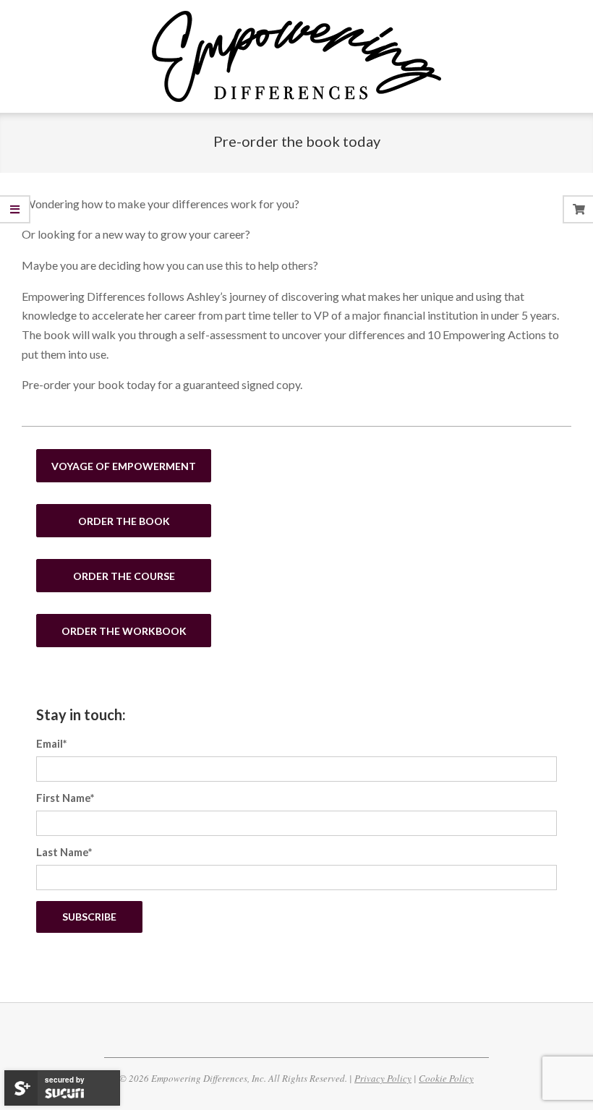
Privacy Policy (382, 1078)
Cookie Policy (446, 1078)
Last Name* (64, 851)
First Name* (65, 797)
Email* (51, 743)
